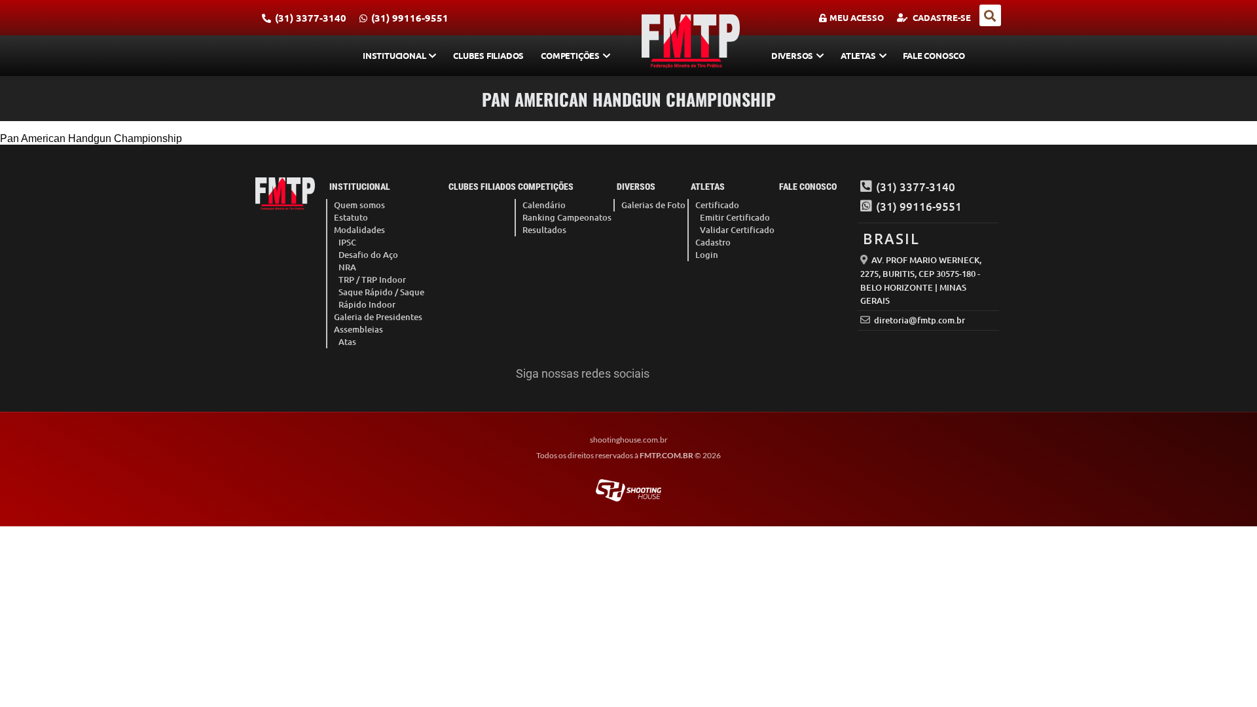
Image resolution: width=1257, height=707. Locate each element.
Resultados (544, 230)
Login (706, 255)
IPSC (347, 242)
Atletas (858, 55)
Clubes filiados (488, 55)
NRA (347, 267)
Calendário (544, 205)
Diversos (792, 55)
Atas (347, 342)
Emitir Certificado (735, 217)
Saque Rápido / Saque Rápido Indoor (381, 298)
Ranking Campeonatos (566, 217)
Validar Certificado (737, 230)
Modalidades (359, 230)
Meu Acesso (856, 17)
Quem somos (359, 205)
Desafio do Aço (368, 255)
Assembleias (358, 329)
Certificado (717, 205)
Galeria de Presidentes (378, 317)
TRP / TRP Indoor (372, 279)
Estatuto (351, 217)
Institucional (394, 55)
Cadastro (713, 242)
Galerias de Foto (653, 205)
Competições (570, 55)
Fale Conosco (934, 55)
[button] (990, 15)
